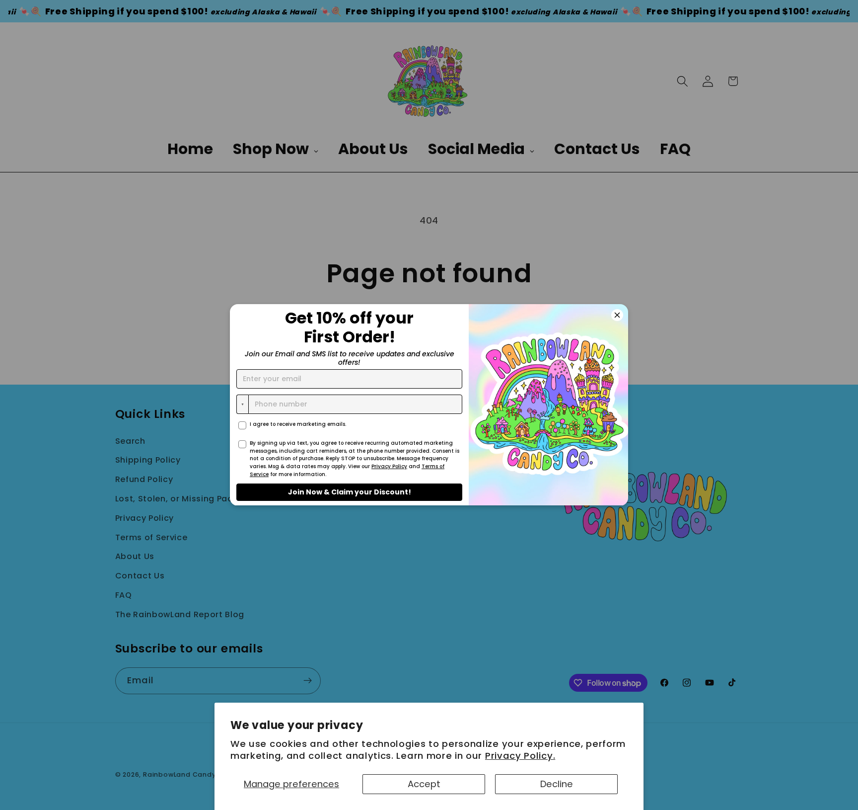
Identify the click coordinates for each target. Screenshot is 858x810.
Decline (556, 784)
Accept (424, 784)
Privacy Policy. (520, 755)
